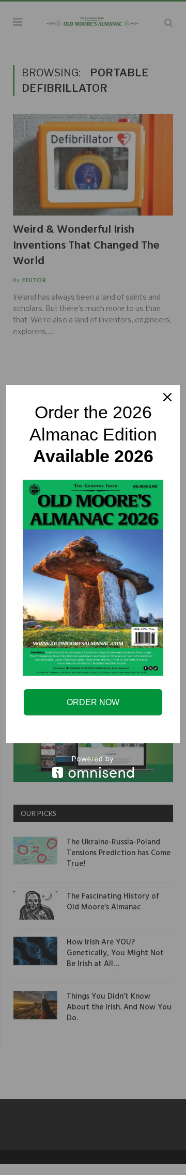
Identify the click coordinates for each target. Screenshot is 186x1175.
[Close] (167, 397)
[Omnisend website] (93, 766)
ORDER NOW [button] (93, 702)
